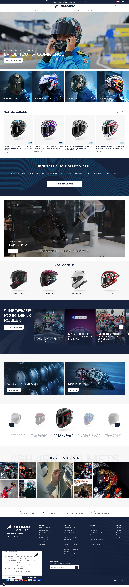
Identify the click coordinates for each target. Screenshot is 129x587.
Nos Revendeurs (44, 532)
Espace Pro (43, 535)
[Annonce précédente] (43, 1)
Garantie (93, 542)
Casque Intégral (9, 98)
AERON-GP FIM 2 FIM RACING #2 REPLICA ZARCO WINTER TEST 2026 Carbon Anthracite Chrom (78, 148)
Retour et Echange (96, 539)
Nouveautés (92, 112)
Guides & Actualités (71, 549)
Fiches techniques (70, 547)
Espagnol (119, 532)
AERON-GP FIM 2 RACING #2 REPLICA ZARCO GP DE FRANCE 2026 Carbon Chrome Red (110, 147)
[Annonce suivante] (86, 1)
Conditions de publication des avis (97, 546)
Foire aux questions (71, 542)
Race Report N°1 (46, 339)
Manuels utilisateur (71, 544)
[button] (46, 10)
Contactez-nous (69, 528)
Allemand (119, 535)
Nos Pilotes (43, 530)
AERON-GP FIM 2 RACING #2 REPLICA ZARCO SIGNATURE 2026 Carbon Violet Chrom (48, 147)
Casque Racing (106, 98)
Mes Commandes (69, 532)
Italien (118, 537)
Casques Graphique (105, 112)
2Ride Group (43, 539)
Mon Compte (68, 530)
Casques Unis (119, 112)
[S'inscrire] (76, 567)
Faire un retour (70, 535)
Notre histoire (44, 528)
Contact (6, 2)
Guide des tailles (70, 554)
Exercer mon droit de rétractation (71, 538)
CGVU (91, 528)
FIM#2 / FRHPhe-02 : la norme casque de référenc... (79, 336)
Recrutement (43, 544)
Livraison (93, 537)
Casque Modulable (43, 98)
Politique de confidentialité (96, 531)
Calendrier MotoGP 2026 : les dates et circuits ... (109, 336)
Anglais (118, 530)
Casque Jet (72, 98)
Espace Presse (44, 537)
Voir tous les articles (14, 327)
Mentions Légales (96, 535)
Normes (66, 551)
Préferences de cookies (117, 580)
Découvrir (64, 439)
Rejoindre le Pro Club (47, 542)
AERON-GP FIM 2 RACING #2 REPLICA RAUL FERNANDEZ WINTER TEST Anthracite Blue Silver (18, 148)
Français (119, 528)
